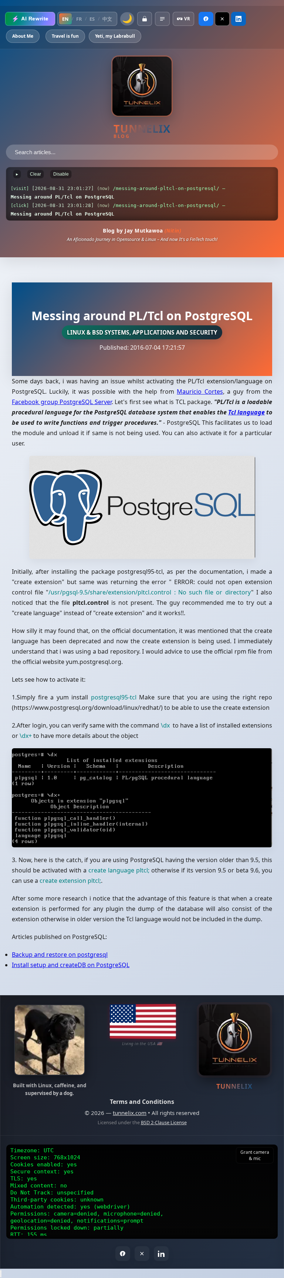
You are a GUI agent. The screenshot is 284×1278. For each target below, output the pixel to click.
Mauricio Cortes (200, 391)
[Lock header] (144, 19)
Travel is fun (65, 36)
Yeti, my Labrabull (115, 36)
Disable (61, 174)
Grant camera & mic (254, 1155)
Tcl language (246, 412)
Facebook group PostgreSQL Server (62, 402)
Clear (35, 174)
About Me (22, 36)
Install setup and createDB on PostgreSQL (70, 965)
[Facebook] (206, 19)
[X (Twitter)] (222, 19)
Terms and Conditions (142, 1102)
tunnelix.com (129, 1112)
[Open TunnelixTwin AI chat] (0, 1273)
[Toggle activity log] (162, 19)
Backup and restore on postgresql (60, 954)
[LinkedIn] (238, 19)
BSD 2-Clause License (164, 1122)
